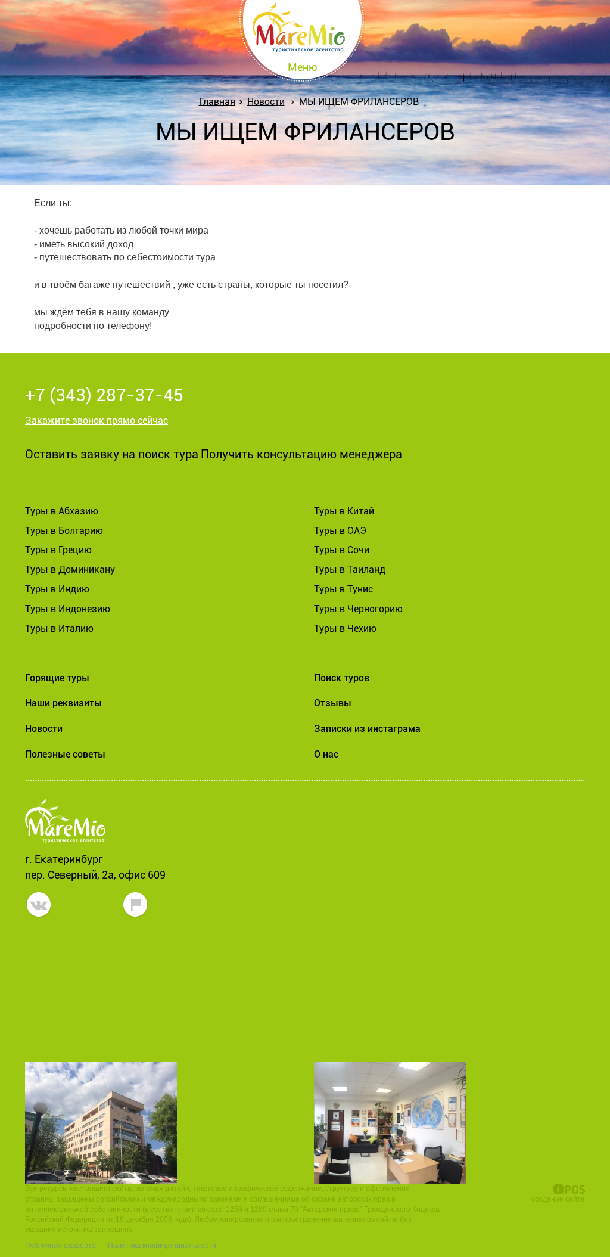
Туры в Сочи (341, 549)
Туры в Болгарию (64, 530)
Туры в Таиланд (349, 569)
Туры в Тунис (343, 589)
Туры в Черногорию (358, 608)
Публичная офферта (60, 1246)
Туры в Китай (344, 511)
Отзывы (332, 703)
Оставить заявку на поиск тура (111, 454)
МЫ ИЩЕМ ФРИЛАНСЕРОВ (359, 101)
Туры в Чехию (345, 628)
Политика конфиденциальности (162, 1246)
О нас (326, 754)
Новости (266, 101)
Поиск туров (341, 678)
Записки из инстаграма (367, 728)
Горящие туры (57, 678)
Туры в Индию (57, 589)
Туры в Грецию (58, 549)
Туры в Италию (59, 628)
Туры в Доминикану (70, 569)
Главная (217, 101)
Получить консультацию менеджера (301, 454)
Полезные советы (65, 754)
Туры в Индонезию (67, 608)
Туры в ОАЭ (340, 530)
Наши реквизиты (63, 703)
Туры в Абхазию (61, 511)
